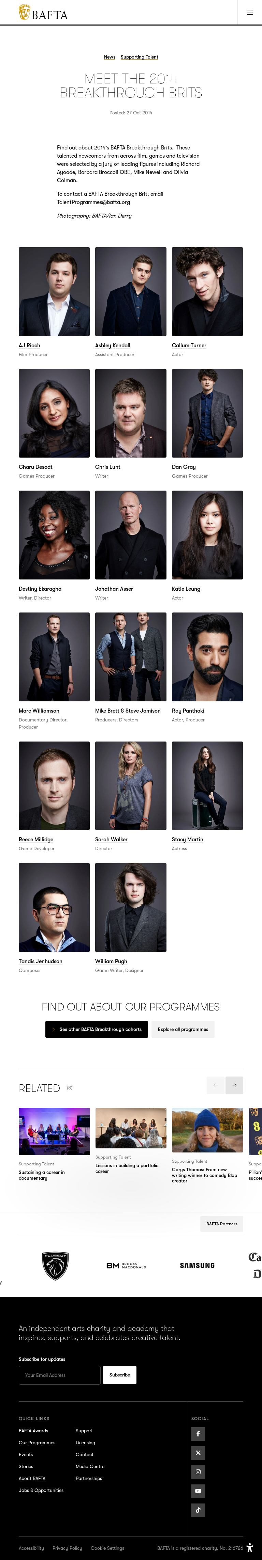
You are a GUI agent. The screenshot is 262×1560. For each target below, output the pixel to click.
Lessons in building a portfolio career (120, 1116)
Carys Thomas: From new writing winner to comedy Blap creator (203, 1120)
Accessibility (31, 1548)
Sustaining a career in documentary (45, 1116)
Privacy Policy (67, 1548)
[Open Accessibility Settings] (250, 1548)
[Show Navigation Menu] (249, 12)
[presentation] (215, 1085)
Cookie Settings (107, 1548)
